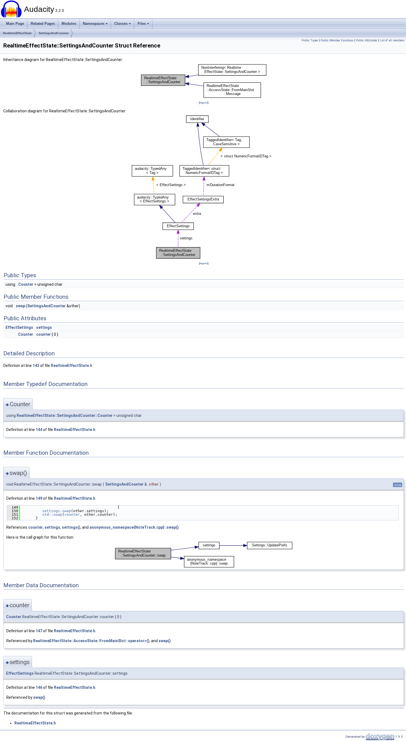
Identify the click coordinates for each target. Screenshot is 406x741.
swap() (165, 641)
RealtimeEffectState (17, 33)
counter (43, 334)
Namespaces (93, 24)
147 (39, 631)
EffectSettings (19, 327)
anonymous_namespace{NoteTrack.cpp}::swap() (134, 527)
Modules (69, 24)
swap (20, 306)
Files (142, 24)
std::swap (52, 514)
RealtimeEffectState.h (71, 365)
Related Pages (43, 24)
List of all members (392, 40)
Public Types (310, 40)
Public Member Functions (337, 40)
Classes (121, 24)
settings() (71, 527)
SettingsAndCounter (54, 33)
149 (39, 498)
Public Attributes (366, 40)
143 (36, 365)
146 (39, 687)
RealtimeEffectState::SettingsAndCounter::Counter (65, 415)
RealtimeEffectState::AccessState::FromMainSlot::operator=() (91, 641)
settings (44, 327)
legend (204, 102)
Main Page (15, 24)
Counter (25, 284)
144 (39, 429)
